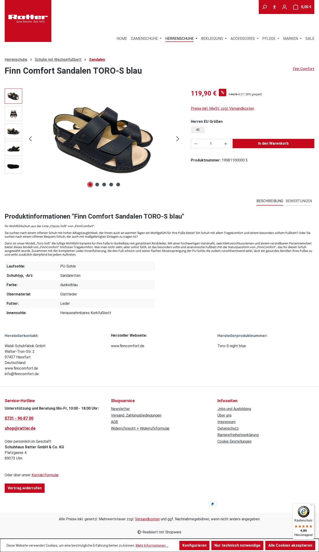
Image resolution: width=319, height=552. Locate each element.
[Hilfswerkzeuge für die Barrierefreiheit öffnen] (274, 7)
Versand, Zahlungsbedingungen (136, 415)
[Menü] (311, 506)
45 (198, 130)
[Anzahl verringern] (196, 143)
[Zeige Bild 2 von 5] (97, 184)
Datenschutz (228, 428)
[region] (93, 139)
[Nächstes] (177, 138)
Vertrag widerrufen (25, 488)
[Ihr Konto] (284, 7)
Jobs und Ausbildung (234, 409)
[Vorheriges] (30, 138)
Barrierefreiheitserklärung (238, 435)
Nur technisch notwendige (237, 545)
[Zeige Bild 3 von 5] (104, 184)
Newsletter (120, 409)
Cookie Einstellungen (234, 441)
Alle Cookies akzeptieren (290, 545)
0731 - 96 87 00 (19, 418)
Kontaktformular (45, 475)
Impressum (226, 422)
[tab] (269, 201)
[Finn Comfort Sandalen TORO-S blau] (104, 139)
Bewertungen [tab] (299, 201)
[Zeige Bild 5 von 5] (118, 184)
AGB (114, 422)
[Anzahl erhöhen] (226, 143)
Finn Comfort (303, 69)
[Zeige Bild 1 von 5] (90, 184)
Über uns (224, 415)
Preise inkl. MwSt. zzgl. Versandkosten (222, 108)
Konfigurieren (194, 545)
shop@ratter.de (20, 428)
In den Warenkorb (273, 143)
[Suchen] (264, 7)
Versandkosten (147, 519)
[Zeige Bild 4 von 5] (111, 184)
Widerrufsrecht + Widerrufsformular (140, 428)
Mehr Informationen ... (152, 545)
